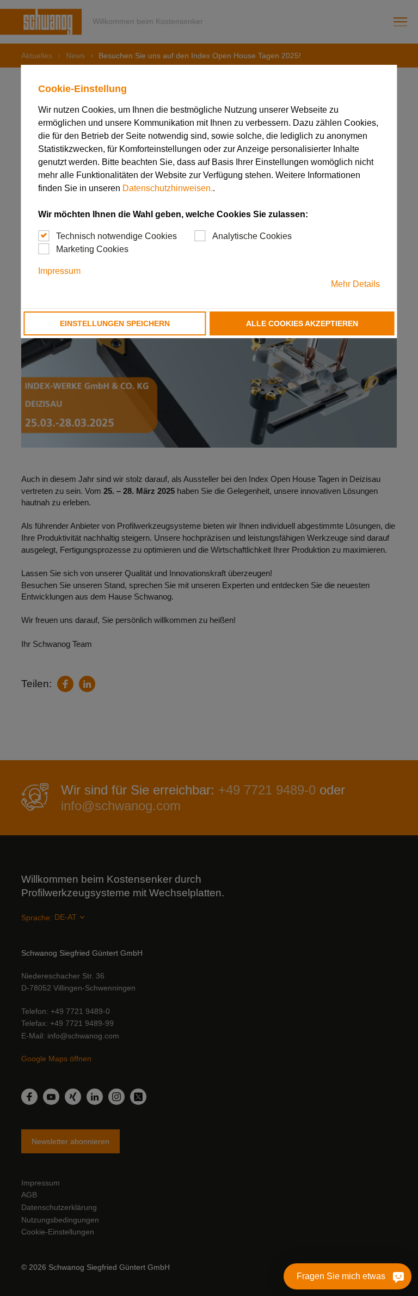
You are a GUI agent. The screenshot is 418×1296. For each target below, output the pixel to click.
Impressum (59, 271)
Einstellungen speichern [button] (115, 323)
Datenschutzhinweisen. (167, 188)
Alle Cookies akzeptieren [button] (302, 323)
